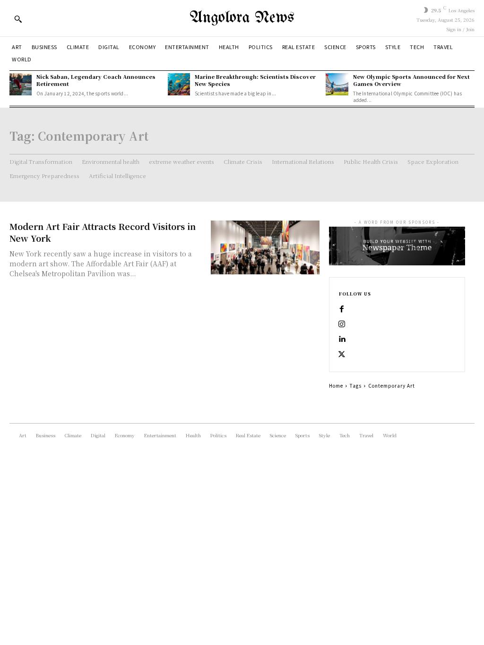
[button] (17, 18)
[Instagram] (341, 324)
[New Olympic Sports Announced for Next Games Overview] (337, 84)
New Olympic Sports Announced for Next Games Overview (411, 80)
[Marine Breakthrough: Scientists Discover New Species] (179, 84)
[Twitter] (341, 354)
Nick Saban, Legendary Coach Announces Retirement (96, 80)
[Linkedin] (341, 339)
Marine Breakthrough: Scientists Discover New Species (255, 80)
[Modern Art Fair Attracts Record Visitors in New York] (265, 248)
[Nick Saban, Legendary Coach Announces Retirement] (20, 84)
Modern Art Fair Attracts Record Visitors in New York (102, 232)
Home (336, 385)
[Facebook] (341, 309)
